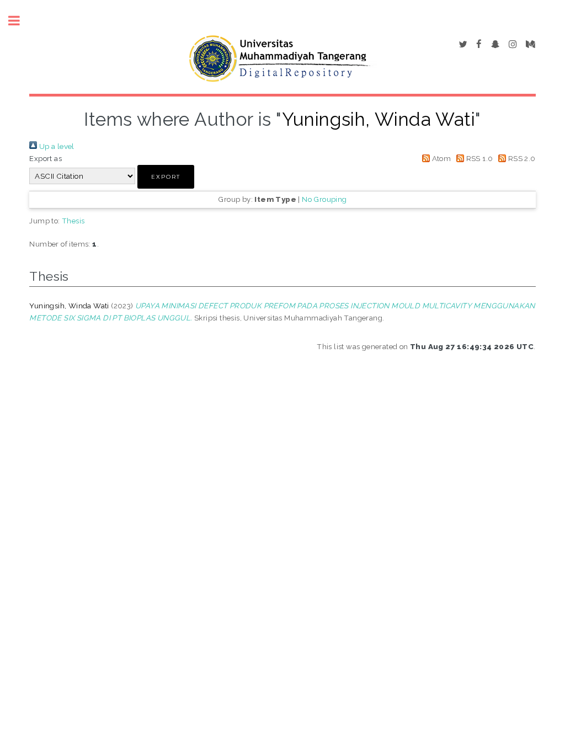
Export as (45, 158)
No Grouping (324, 199)
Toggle (20, 20)
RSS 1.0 (478, 158)
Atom (440, 158)
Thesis (73, 220)
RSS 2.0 (520, 158)
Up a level (55, 146)
